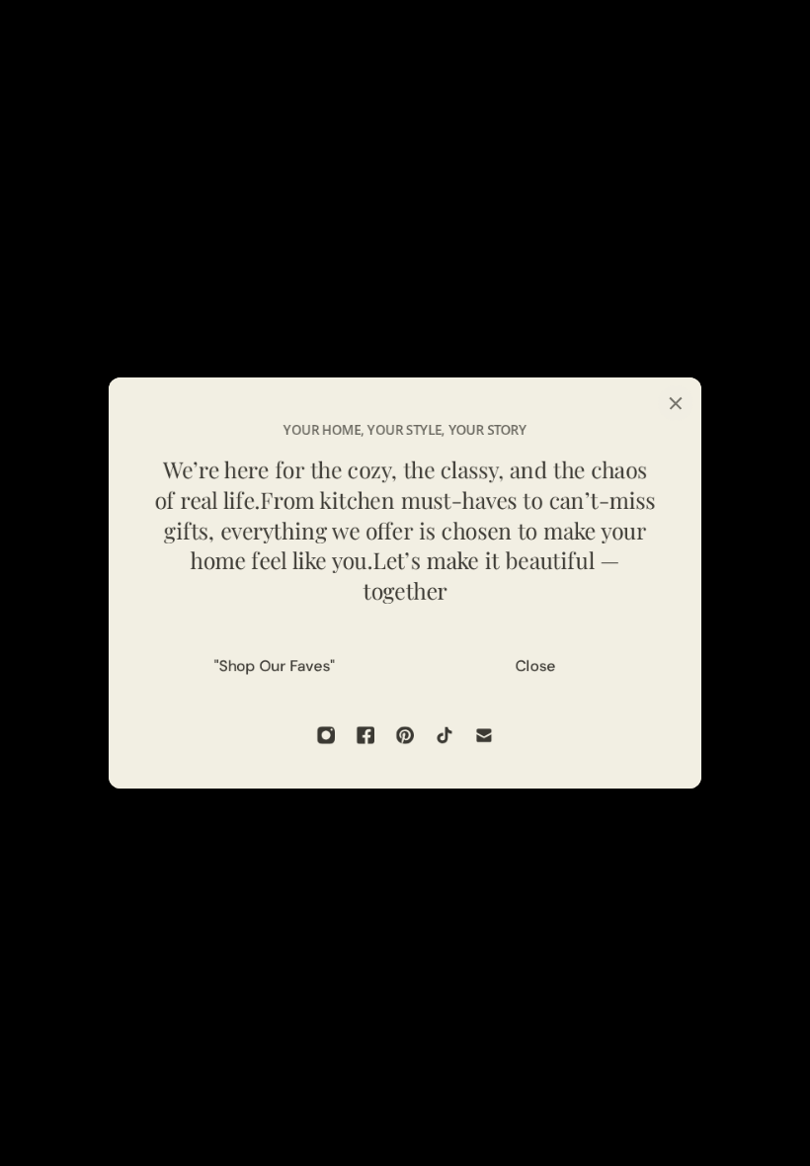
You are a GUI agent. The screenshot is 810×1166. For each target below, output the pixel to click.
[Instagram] (326, 735)
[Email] (484, 735)
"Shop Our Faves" (275, 666)
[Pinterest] (405, 735)
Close (536, 666)
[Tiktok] (444, 735)
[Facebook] (365, 735)
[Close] (675, 403)
